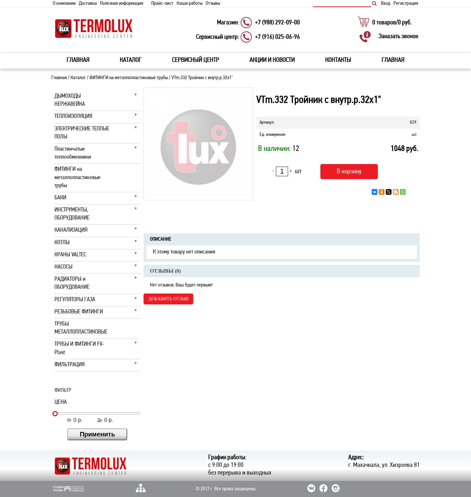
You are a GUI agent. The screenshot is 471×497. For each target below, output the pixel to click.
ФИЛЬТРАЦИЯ (69, 365)
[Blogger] (396, 192)
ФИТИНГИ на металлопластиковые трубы (128, 77)
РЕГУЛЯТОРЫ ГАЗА (74, 300)
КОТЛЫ (62, 243)
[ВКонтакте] (374, 192)
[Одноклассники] (381, 192)
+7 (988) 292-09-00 (277, 23)
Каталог (78, 77)
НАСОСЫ (63, 267)
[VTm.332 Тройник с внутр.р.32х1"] (198, 144)
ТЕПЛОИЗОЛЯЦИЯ (73, 117)
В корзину (349, 171)
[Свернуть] (137, 96)
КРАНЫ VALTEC (70, 255)
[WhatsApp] (403, 192)
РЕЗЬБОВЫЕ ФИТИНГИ (78, 312)
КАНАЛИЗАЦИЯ (70, 230)
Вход (385, 3)
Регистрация (405, 3)
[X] (389, 192)
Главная (78, 60)
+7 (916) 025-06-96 (277, 37)
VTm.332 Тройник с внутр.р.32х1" (202, 77)
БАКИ (60, 198)
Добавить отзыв (168, 298)
